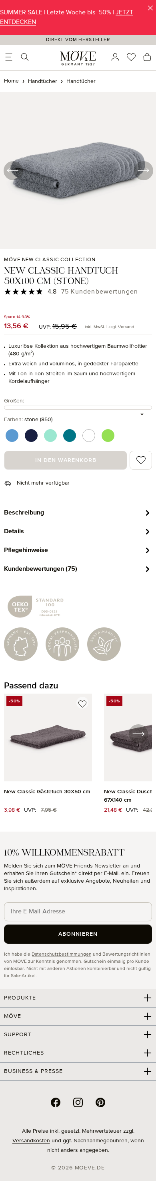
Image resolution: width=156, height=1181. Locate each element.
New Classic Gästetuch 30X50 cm (47, 792)
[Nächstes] (143, 170)
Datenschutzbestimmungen (62, 954)
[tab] (78, 513)
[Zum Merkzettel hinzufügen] (82, 703)
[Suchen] (25, 57)
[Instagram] (78, 1102)
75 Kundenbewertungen (99, 292)
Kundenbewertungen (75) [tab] (40, 569)
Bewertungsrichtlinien (126, 954)
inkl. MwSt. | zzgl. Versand (109, 327)
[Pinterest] (100, 1102)
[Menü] (9, 57)
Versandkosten (31, 1141)
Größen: (14, 401)
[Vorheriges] (12, 170)
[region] (78, 758)
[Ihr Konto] (115, 57)
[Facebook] (55, 1102)
